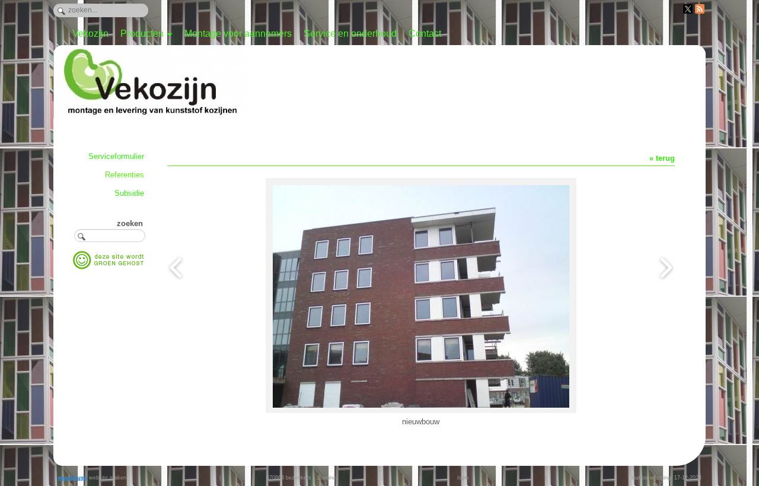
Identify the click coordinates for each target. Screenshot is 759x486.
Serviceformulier (116, 156)
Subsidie (129, 193)
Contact (425, 33)
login (462, 478)
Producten (142, 33)
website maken (106, 478)
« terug (662, 158)
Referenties (124, 174)
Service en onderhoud (350, 33)
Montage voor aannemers (238, 33)
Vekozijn (90, 33)
